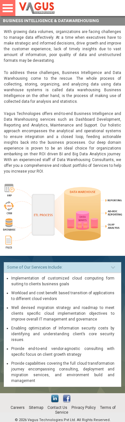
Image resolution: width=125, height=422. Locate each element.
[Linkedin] (56, 401)
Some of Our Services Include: (35, 267)
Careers (18, 407)
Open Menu (7, 8)
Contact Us (57, 407)
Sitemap (36, 407)
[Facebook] (68, 401)
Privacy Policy (83, 407)
